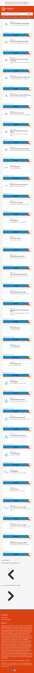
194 (18, 585)
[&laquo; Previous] (11, 584)
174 (4, 585)
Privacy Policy (4, 617)
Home (3, 17)
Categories (22, 17)
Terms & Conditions (6, 619)
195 (19, 585)
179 (13, 585)
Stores (9, 17)
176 (8, 585)
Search (29, 14)
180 (15, 585)
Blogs (28, 17)
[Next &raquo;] (11, 605)
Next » (8, 560)
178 (11, 585)
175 (6, 585)
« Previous (3, 560)
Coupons (15, 17)
